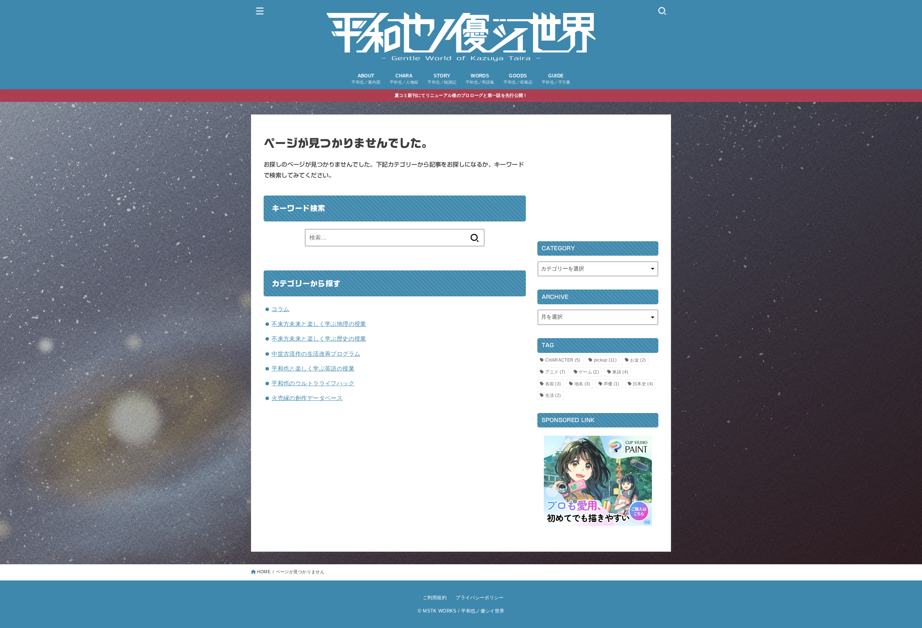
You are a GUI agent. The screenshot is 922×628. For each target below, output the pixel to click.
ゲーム (589, 371)
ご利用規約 (435, 597)
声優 (611, 383)
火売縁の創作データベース (307, 398)
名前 (553, 383)
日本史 (643, 383)
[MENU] (260, 11)
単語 (620, 371)
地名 (582, 383)
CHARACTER (563, 360)
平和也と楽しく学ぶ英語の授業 (313, 368)
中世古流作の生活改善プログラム (316, 353)
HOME (263, 572)
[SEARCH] (662, 11)
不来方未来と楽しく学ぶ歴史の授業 (319, 338)
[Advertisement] (597, 177)
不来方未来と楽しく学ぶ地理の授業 (319, 323)
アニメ (555, 371)
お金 (638, 360)
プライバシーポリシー (479, 597)
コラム (280, 309)
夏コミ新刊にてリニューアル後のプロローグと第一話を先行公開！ (461, 95)
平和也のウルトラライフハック (313, 383)
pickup (605, 360)
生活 (553, 395)
